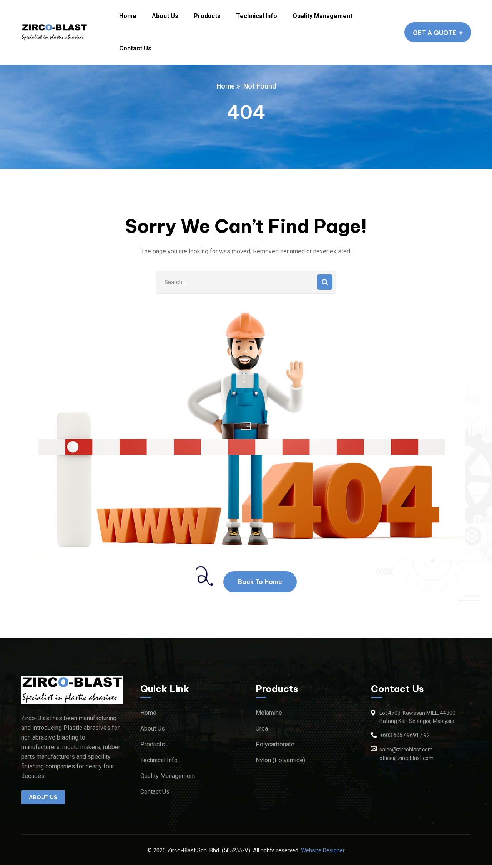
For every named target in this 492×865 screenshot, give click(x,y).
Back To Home (260, 582)
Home (225, 86)
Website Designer (323, 850)
